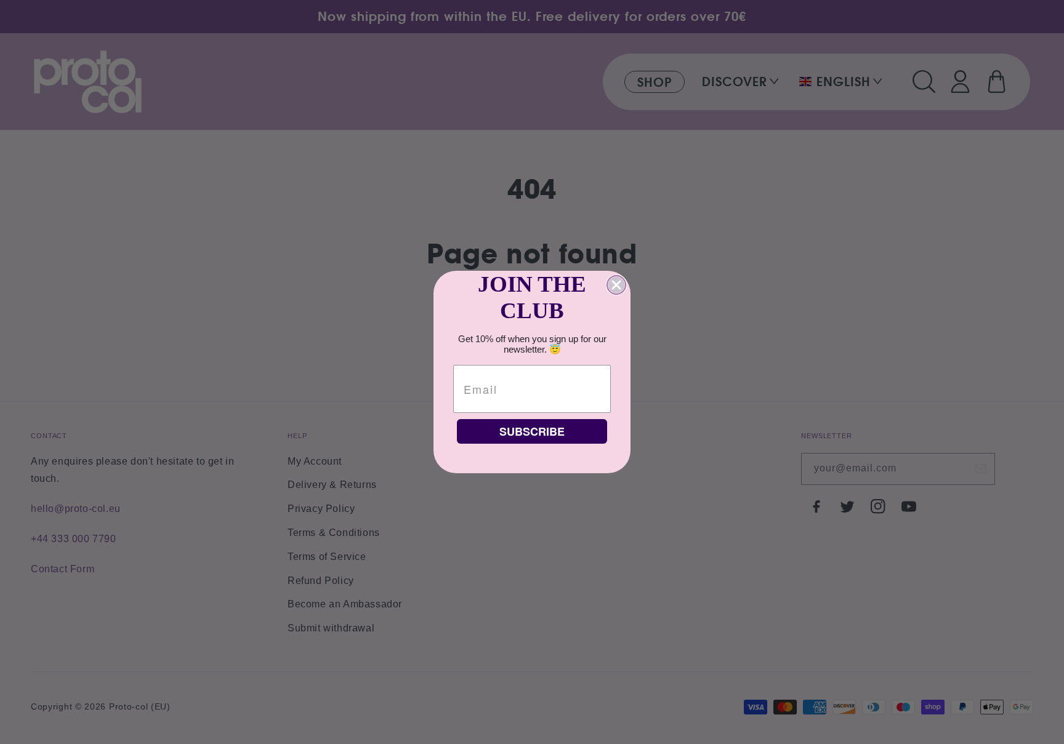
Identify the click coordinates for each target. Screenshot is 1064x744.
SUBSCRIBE (532, 431)
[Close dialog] (616, 285)
